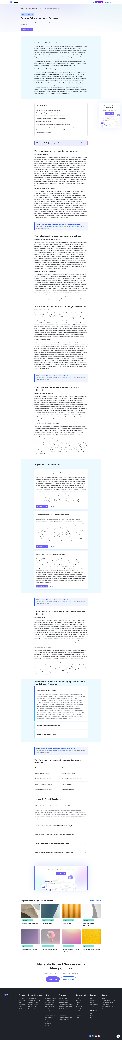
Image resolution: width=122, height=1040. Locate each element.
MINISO (78, 998)
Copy (52, 506)
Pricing (60, 2)
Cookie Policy (105, 1008)
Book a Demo (68, 979)
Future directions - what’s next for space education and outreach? (53, 124)
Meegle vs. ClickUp (33, 1002)
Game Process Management (66, 1004)
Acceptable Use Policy (107, 1006)
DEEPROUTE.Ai (79, 1013)
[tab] (61, 690)
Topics (28, 8)
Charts (20, 1008)
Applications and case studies (43, 121)
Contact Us (108, 2)
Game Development (49, 1002)
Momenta (78, 1015)
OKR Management (49, 1017)
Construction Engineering (65, 1008)
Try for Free (61, 873)
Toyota (77, 1017)
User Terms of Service (107, 1002)
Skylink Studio (79, 1008)
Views (20, 1002)
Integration (21, 1013)
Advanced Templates (64, 1019)
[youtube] (96, 1036)
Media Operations (49, 1013)
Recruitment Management (65, 1017)
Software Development (50, 1000)
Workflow (21, 998)
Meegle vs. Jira (32, 998)
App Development (63, 1000)
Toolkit (20, 1006)
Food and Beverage (49, 1010)
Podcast (92, 1002)
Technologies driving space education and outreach (49, 113)
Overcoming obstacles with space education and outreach (51, 118)
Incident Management (50, 1015)
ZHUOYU (78, 1010)
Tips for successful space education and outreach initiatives (51, 130)
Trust (103, 998)
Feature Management (64, 1002)
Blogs (91, 998)
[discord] (90, 1036)
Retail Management (49, 1008)
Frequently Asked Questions (43, 132)
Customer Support (94, 1004)
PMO (46, 1019)
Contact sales (109, 113)
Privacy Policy (105, 1004)
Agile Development (49, 1004)
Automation (22, 1004)
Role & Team (22, 1000)
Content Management (64, 1010)
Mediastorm (79, 1006)
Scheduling (22, 1010)
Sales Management (49, 1006)
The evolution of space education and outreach (48, 110)
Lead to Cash (62, 1013)
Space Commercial (37, 8)
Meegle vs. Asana (32, 1006)
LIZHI (77, 1004)
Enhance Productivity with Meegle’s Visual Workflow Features (58, 748)
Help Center (93, 1000)
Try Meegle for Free (27, 29)
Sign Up (92, 1013)
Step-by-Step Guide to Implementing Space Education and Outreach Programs (56, 127)
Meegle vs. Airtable (33, 1004)
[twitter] (99, 1036)
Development (48, 1023)
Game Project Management (65, 1006)
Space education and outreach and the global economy (50, 115)
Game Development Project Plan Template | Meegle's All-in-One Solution (61, 224)
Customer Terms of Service (109, 1000)
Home (22, 8)
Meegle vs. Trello (32, 1008)
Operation (47, 1025)
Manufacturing (62, 1015)
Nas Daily (78, 1000)
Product (46, 1021)
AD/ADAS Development (50, 998)
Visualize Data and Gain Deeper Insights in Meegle (54, 375)
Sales (46, 1027)
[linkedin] (93, 1036)
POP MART (78, 1002)
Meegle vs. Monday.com (34, 1000)
